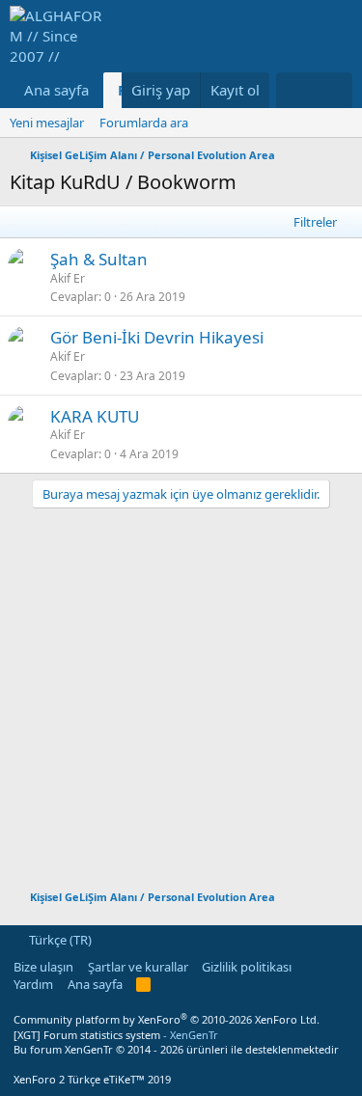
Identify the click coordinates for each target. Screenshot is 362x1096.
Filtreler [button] (315, 222)
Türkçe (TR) (59, 939)
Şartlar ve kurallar (138, 966)
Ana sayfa (56, 89)
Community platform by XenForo (167, 1019)
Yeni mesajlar (47, 122)
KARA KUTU (94, 416)
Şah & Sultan (99, 259)
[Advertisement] (181, 689)
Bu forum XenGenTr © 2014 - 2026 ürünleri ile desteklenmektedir (176, 1049)
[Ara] (333, 90)
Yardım (33, 984)
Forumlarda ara (143, 122)
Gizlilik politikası (247, 966)
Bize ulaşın (43, 966)
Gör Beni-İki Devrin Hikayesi (157, 337)
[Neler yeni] (295, 90)
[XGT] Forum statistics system (116, 1035)
